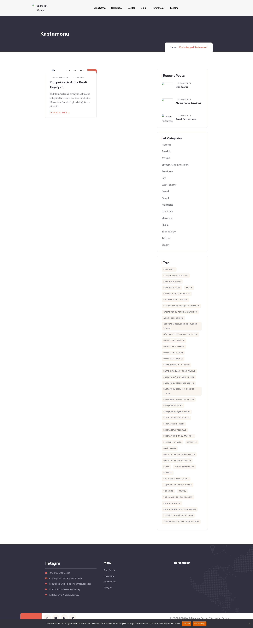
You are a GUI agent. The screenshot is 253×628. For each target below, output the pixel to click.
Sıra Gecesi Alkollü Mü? (176, 479)
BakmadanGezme (172, 288)
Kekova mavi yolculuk (174, 430)
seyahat (167, 473)
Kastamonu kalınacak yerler (178, 399)
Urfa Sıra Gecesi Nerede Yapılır (179, 509)
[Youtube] (55, 617)
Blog (143, 8)
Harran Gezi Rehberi (173, 347)
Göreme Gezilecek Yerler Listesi (180, 334)
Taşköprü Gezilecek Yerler (177, 485)
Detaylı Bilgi (199, 623)
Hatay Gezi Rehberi (173, 359)
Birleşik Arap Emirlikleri (175, 164)
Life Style (167, 211)
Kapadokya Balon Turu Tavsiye (179, 371)
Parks (166, 467)
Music (165, 225)
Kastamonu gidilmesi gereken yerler (179, 391)
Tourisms (168, 491)
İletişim (174, 8)
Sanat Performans (186, 119)
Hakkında (116, 8)
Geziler (131, 8)
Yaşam (165, 245)
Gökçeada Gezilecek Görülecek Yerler (180, 326)
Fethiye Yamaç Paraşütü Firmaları (181, 306)
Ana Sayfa (99, 8)
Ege (164, 178)
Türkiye (166, 238)
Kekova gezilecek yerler (176, 418)
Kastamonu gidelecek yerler (178, 383)
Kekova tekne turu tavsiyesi (178, 436)
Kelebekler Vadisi (172, 442)
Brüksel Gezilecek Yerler (176, 294)
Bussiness (167, 171)
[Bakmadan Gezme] (41, 8)
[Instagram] (47, 617)
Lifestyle (192, 442)
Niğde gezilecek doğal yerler (179, 454)
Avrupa (166, 158)
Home (173, 47)
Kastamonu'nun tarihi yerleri (179, 377)
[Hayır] (249, 623)
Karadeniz (167, 204)
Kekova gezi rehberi (173, 424)
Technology (169, 231)
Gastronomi (169, 184)
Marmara (167, 218)
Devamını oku (58, 112)
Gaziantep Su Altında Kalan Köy (180, 312)
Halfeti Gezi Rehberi (173, 340)
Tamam (186, 623)
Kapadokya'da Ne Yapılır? (176, 365)
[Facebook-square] (64, 617)
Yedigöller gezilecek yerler (178, 515)
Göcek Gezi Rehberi (173, 318)
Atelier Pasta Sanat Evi (188, 102)
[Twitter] (72, 617)
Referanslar (158, 8)
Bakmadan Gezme (172, 281)
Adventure (169, 269)
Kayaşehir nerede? (173, 405)
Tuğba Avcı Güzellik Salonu (178, 497)
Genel (165, 191)
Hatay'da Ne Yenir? (173, 353)
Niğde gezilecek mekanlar (177, 460)
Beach (189, 288)
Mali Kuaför (182, 86)
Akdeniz (166, 144)
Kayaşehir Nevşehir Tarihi (176, 412)
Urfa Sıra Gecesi (172, 503)
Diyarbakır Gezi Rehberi (175, 300)
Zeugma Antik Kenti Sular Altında (181, 521)
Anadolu (166, 151)
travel (182, 491)
